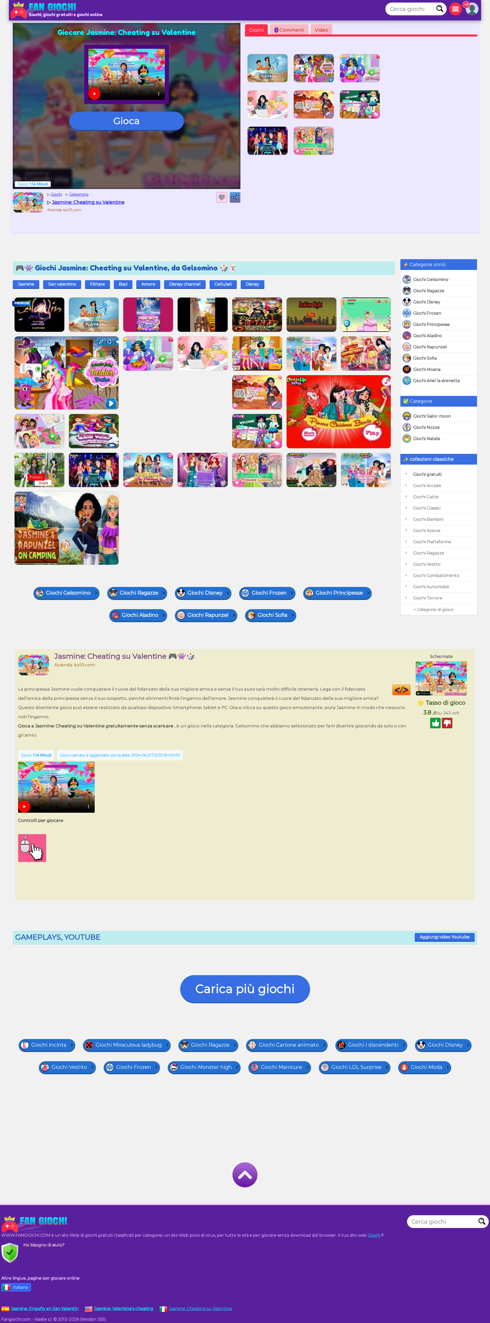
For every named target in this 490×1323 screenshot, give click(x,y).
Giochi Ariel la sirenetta (436, 380)
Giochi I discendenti (373, 1045)
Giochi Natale (426, 438)
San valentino (62, 284)
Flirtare (97, 284)
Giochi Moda (426, 1067)
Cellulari (223, 284)
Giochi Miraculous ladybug (129, 1045)
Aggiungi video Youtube (445, 937)
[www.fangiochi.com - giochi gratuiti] (35, 1224)
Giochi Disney (426, 302)
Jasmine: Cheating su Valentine (200, 1308)
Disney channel (185, 284)
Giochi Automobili (431, 586)
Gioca (126, 120)
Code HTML (410, 690)
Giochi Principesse (431, 324)
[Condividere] (235, 197)
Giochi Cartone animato (289, 1045)
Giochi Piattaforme (432, 541)
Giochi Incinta (48, 1045)
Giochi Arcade (427, 485)
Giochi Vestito (426, 564)
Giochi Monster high (206, 1067)
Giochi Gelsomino (430, 279)
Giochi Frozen (427, 313)
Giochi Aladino (427, 335)
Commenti (290, 30)
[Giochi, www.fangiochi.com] (44, 10)
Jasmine (26, 284)
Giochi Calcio (426, 496)
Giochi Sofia (425, 358)
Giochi (256, 30)
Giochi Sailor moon (432, 416)
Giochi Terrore (427, 598)
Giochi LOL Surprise (357, 1067)
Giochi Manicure (281, 1067)
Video (321, 30)
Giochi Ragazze (428, 290)
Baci (123, 284)
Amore (148, 284)
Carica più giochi (245, 989)
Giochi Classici (426, 508)
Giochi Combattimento (436, 575)
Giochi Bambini (428, 519)
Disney (252, 284)
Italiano (20, 1287)
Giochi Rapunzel (430, 347)
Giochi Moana (426, 369)
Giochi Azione (426, 530)
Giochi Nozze (426, 427)
